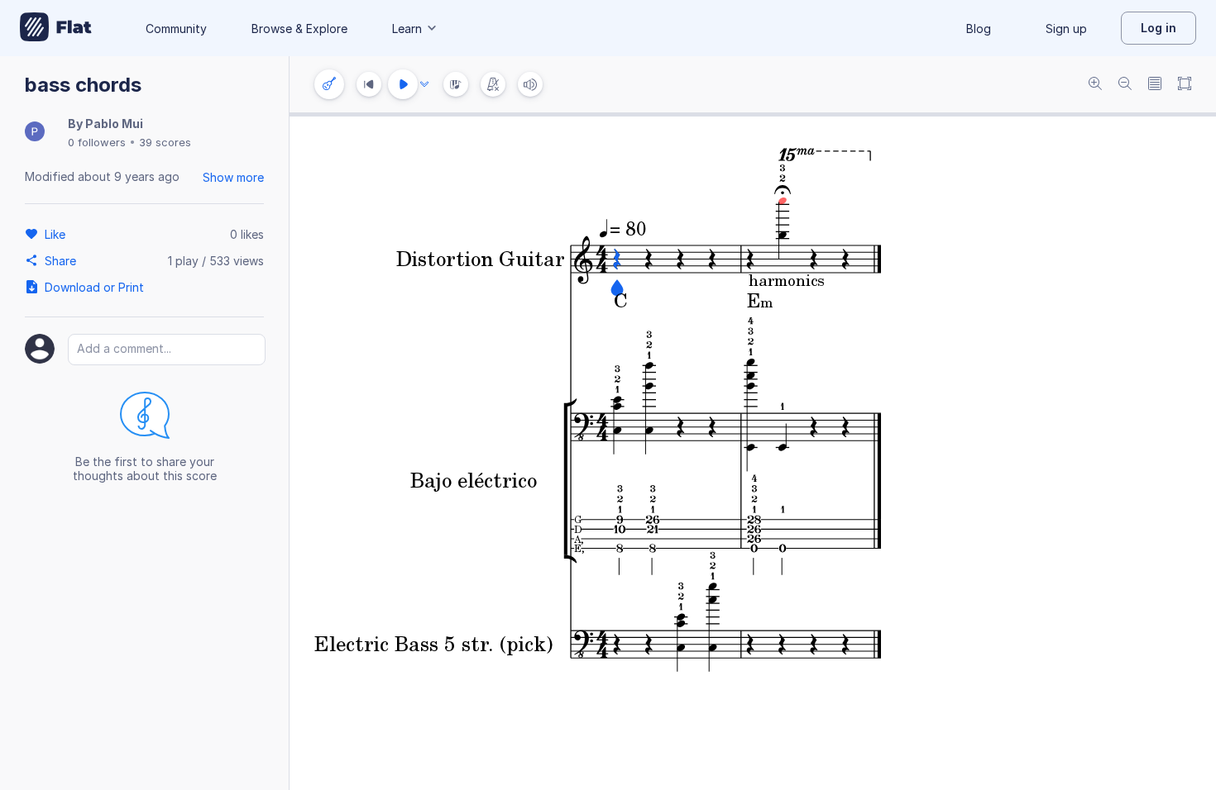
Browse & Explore (299, 28)
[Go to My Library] (56, 28)
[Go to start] (369, 84)
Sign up (1066, 28)
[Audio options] (424, 84)
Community (176, 28)
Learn (407, 28)
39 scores (165, 142)
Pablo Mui (114, 124)
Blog (978, 28)
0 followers (97, 142)
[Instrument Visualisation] (455, 84)
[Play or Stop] (403, 84)
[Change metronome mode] (493, 84)
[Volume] (530, 84)
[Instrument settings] (329, 84)
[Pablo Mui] (35, 132)
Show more (233, 177)
